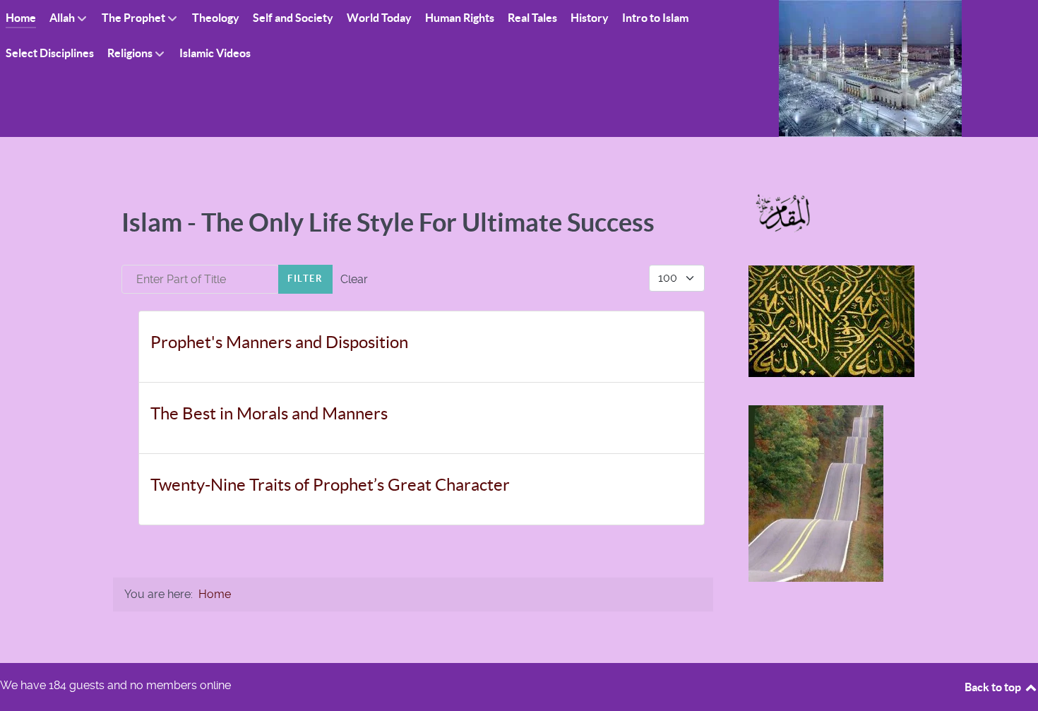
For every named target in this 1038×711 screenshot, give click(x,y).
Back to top (994, 687)
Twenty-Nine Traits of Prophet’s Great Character (330, 484)
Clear (354, 279)
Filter (305, 278)
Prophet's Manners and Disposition (279, 342)
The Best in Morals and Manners (269, 413)
